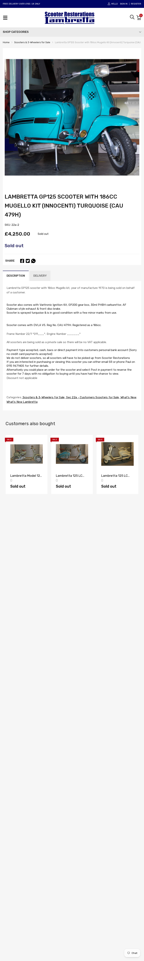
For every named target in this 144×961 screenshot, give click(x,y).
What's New (128, 397)
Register (136, 4)
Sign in (124, 4)
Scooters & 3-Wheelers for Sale (43, 397)
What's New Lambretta (22, 402)
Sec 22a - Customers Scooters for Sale (92, 397)
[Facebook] (22, 261)
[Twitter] (28, 261)
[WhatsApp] (33, 261)
